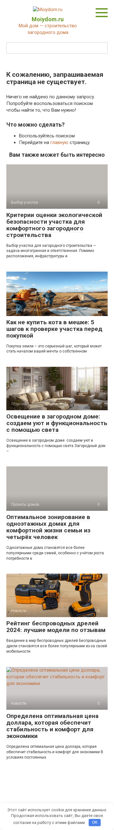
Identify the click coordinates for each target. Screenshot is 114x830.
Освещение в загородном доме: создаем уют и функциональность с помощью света (56, 423)
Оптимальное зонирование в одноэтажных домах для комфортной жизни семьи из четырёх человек (48, 527)
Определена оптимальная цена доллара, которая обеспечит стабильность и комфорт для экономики (52, 726)
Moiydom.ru (48, 19)
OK (95, 822)
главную (59, 142)
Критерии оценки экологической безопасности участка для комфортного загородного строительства (54, 225)
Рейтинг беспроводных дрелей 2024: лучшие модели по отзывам (55, 627)
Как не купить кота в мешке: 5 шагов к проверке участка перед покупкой (54, 329)
